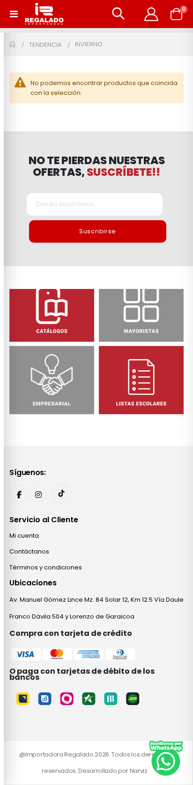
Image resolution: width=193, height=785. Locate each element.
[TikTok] (61, 493)
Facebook (19, 493)
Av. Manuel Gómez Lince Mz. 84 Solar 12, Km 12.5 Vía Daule (96, 599)
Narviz (139, 770)
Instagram (38, 493)
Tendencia (45, 45)
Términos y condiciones (45, 567)
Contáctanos (29, 551)
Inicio (12, 44)
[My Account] (151, 14)
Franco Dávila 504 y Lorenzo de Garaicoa (71, 616)
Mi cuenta (24, 535)
